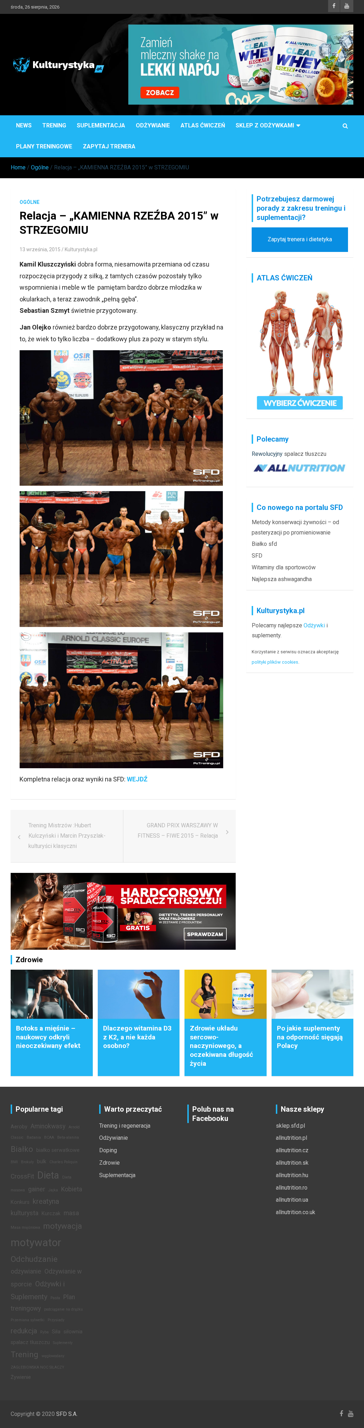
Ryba (44, 1332)
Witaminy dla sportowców (284, 567)
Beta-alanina (68, 1137)
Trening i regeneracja (124, 1125)
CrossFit (22, 1176)
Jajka (53, 1190)
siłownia (73, 1332)
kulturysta (24, 1213)
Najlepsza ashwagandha (282, 579)
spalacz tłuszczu (305, 453)
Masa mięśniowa (25, 1227)
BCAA (49, 1137)
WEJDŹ (137, 779)
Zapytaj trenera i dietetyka (300, 239)
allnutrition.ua (292, 1199)
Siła (56, 1332)
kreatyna (46, 1201)
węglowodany (53, 1356)
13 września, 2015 (40, 249)
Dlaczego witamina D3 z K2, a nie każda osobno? (137, 1037)
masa (71, 1213)
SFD (257, 555)
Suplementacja (101, 125)
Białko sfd (264, 544)
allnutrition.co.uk (295, 1212)
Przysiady (56, 1320)
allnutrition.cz (292, 1150)
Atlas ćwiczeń (203, 125)
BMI (14, 1162)
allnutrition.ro (291, 1187)
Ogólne (29, 202)
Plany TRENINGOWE (44, 146)
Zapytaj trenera (109, 146)
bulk (41, 1162)
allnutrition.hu (292, 1175)
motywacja (62, 1226)
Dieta (48, 1175)
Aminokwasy (48, 1126)
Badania (34, 1137)
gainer (36, 1189)
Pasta (55, 1298)
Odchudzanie (34, 1259)
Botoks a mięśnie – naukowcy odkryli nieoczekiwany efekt (48, 1037)
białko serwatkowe (58, 1150)
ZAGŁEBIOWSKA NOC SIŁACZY (37, 1367)
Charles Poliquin (63, 1162)
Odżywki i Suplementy (38, 1290)
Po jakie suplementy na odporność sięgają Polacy (310, 1037)
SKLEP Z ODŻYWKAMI (265, 125)
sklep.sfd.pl (290, 1125)
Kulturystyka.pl (81, 249)
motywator (36, 1243)
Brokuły (27, 1162)
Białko (22, 1149)
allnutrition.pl (291, 1137)
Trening (54, 125)
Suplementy (63, 1342)
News (24, 125)
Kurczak (51, 1214)
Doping (108, 1150)
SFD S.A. (66, 1414)
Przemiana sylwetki (27, 1320)
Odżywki (314, 625)
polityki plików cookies (275, 662)
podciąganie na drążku (63, 1309)
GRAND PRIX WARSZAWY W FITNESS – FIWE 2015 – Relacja (178, 830)
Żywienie (21, 1377)
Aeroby (19, 1127)
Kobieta (71, 1189)
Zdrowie (109, 1162)
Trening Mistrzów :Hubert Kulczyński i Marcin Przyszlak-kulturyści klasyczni (67, 835)
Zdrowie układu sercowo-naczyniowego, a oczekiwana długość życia (221, 1046)
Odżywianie (153, 125)
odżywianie (26, 1271)
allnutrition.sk (292, 1162)
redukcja (24, 1331)
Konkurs (20, 1202)
